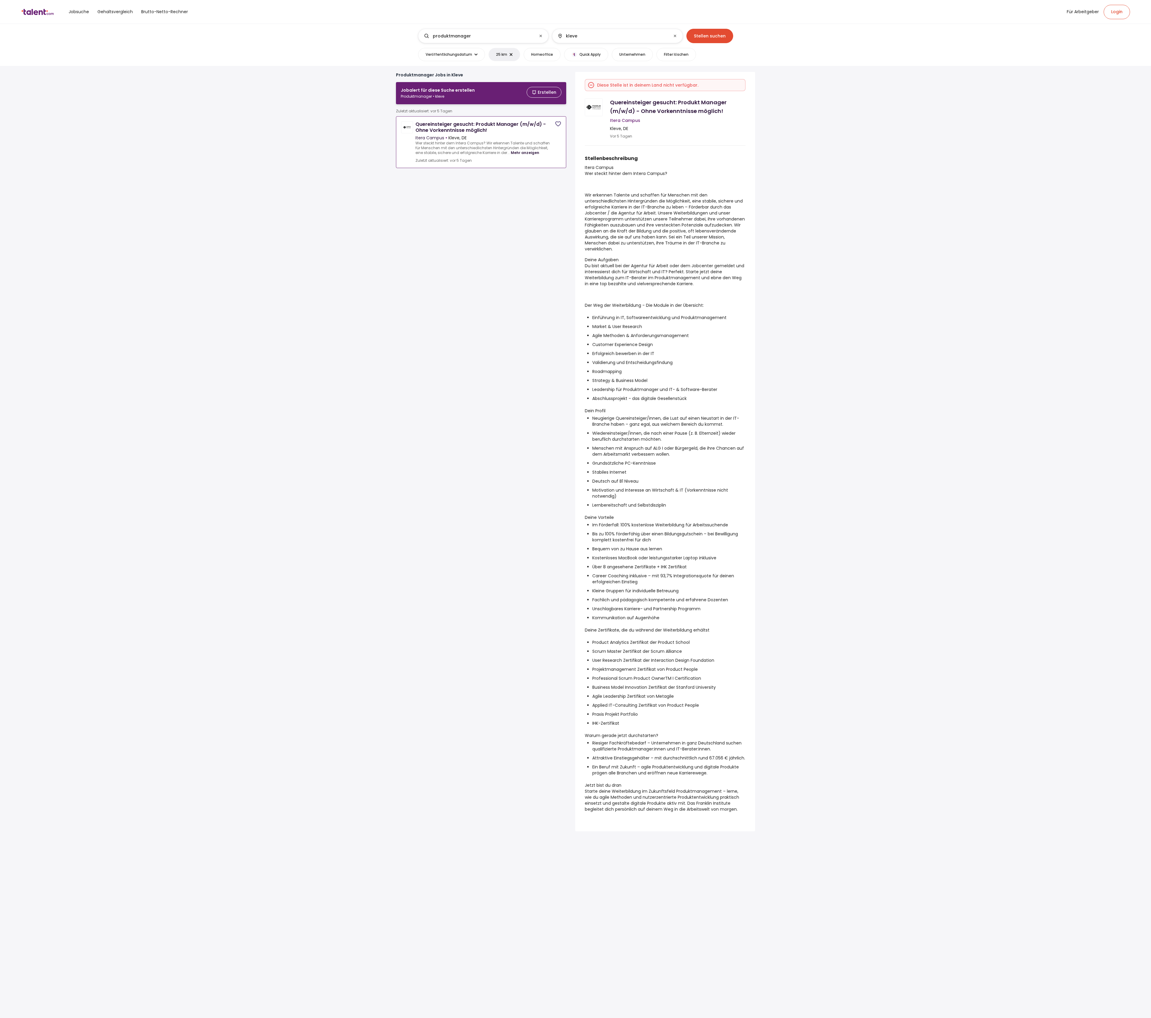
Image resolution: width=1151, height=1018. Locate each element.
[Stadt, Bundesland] (612, 36)
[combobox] (483, 36)
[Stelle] (478, 36)
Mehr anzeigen (525, 152)
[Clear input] (540, 36)
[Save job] (558, 123)
